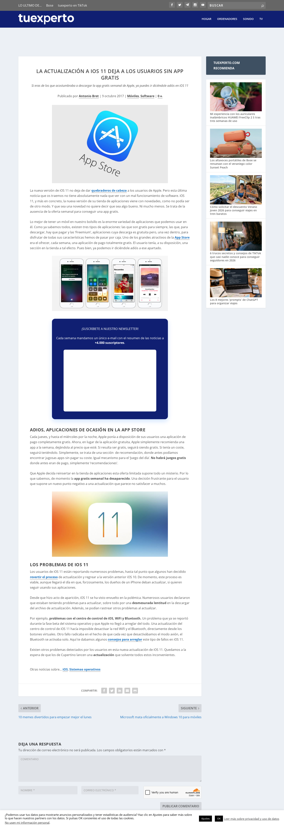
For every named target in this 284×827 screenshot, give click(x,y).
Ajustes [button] (205, 818)
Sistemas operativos (84, 669)
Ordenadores (227, 19)
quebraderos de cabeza (109, 190)
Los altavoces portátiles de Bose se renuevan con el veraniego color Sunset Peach (233, 163)
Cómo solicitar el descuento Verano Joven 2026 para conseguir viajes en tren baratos (233, 210)
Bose (49, 5)
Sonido (248, 19)
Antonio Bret (89, 96)
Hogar (206, 19)
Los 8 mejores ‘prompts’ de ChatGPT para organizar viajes (234, 301)
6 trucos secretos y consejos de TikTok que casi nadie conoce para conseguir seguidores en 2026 (235, 256)
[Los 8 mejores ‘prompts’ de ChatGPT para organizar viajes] (236, 283)
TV (261, 19)
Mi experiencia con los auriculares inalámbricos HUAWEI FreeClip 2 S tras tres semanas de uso (235, 117)
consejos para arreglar (125, 639)
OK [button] (219, 818)
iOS (65, 669)
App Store (182, 237)
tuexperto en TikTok (72, 5)
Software (147, 96)
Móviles (133, 96)
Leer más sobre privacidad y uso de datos (251, 818)
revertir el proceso (44, 577)
